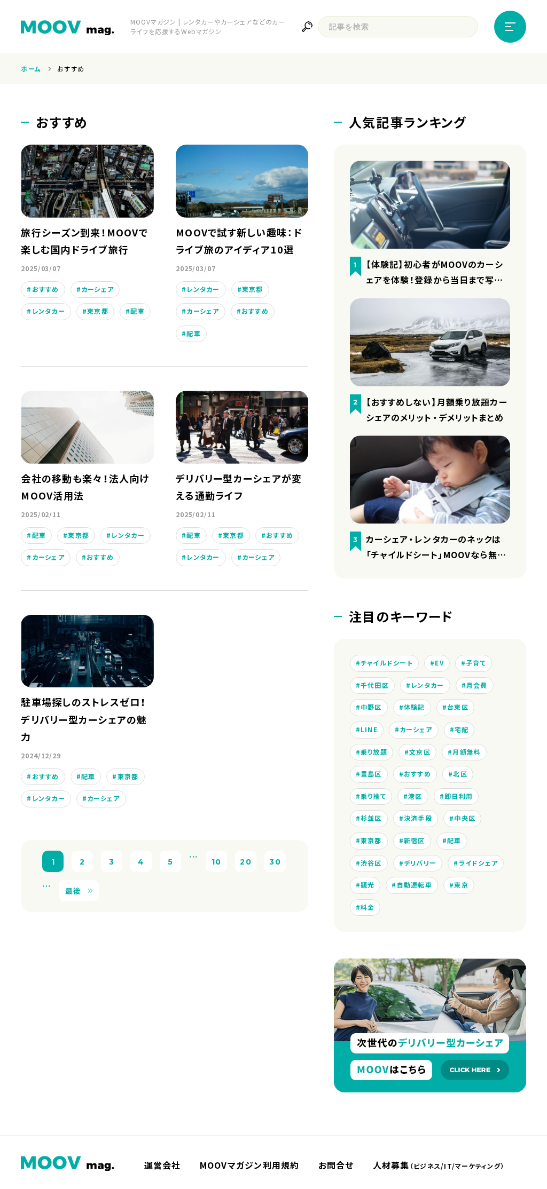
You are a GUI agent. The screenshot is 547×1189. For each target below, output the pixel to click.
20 (246, 861)
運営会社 (162, 1165)
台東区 (457, 707)
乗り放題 (374, 752)
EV (439, 663)
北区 (460, 774)
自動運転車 (414, 885)
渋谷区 (371, 863)
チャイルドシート (387, 663)
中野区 (371, 707)
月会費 (477, 685)
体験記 (414, 707)
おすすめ (45, 289)
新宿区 (414, 840)
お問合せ (336, 1165)
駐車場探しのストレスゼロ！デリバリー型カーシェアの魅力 (84, 719)
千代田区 (375, 685)
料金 (368, 907)
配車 (137, 311)
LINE (369, 729)
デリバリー (420, 863)
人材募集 (438, 1165)
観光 (368, 885)
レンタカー (48, 311)
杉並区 (371, 818)
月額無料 (466, 752)
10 (217, 861)
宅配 (462, 729)
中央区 (464, 818)
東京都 (97, 311)
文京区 (420, 752)
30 (275, 861)
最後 (73, 890)
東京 (461, 885)
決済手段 (418, 818)
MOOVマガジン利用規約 (250, 1165)
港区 (415, 796)
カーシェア (97, 289)
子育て (476, 663)
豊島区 (371, 774)
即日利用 (458, 796)
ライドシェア (478, 863)
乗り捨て (373, 796)
